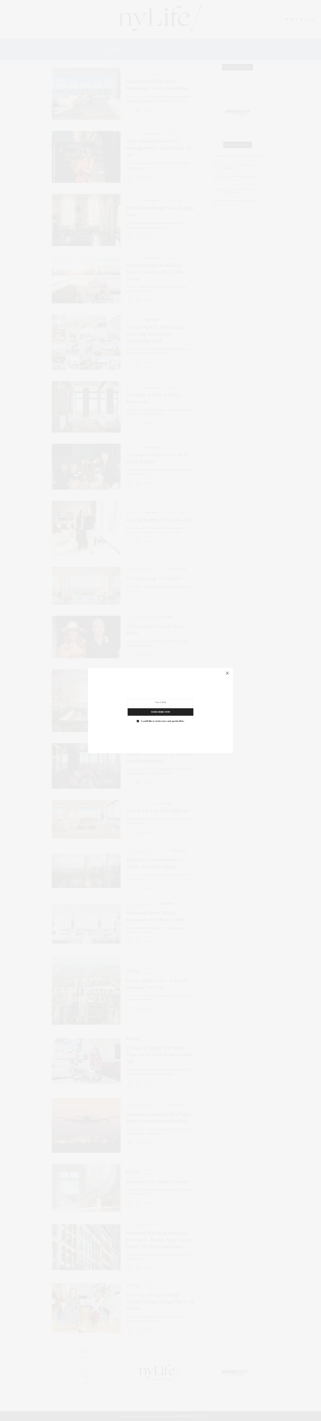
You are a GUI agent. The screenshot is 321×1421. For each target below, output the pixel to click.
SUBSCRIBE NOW (160, 712)
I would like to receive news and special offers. (162, 721)
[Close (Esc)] (227, 673)
